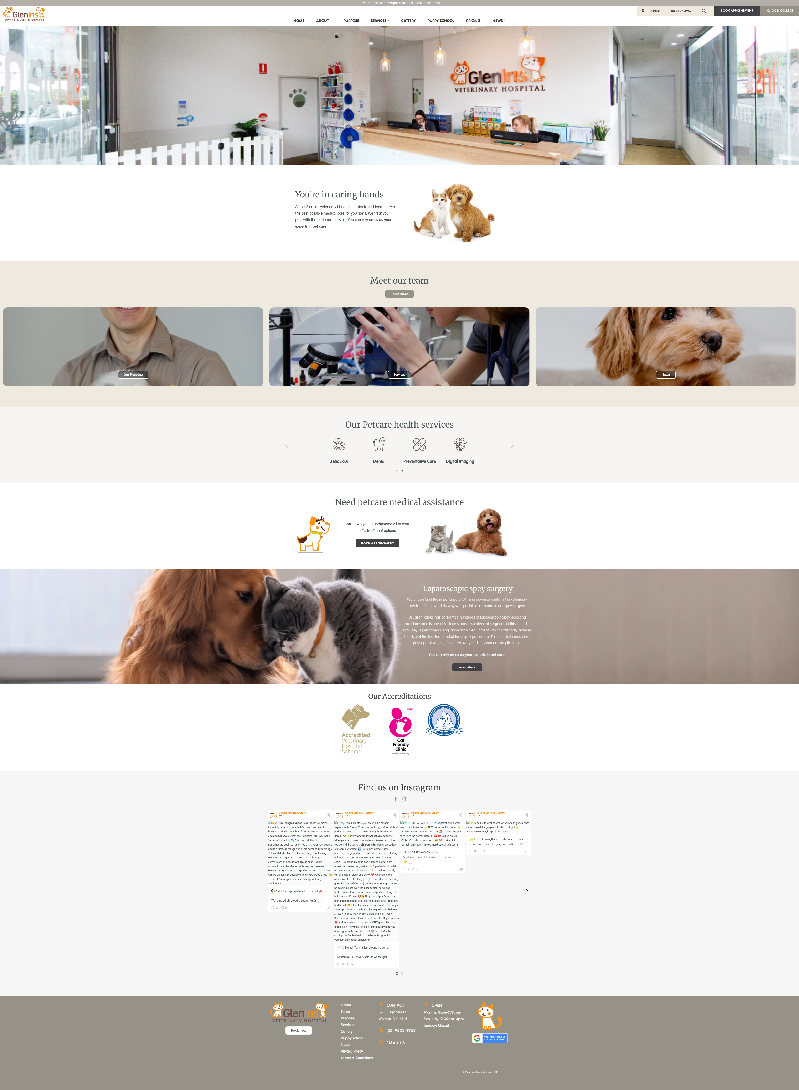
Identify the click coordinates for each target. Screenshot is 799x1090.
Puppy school (352, 1038)
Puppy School (441, 20)
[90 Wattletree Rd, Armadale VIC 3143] (643, 10)
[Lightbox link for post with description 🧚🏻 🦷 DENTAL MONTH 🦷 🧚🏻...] (432, 834)
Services (378, 20)
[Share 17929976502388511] (395, 965)
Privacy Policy (352, 1051)
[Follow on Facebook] (395, 799)
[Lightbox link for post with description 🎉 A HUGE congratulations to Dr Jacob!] (300, 853)
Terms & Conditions (357, 1057)
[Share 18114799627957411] (329, 908)
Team (345, 1011)
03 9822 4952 (681, 11)
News (498, 20)
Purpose (351, 20)
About (322, 20)
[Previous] (287, 446)
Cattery (408, 20)
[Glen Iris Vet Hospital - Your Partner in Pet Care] (24, 13)
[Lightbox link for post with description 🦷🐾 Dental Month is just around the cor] (366, 881)
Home (298, 20)
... (319, 900)
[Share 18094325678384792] (461, 870)
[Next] (512, 446)
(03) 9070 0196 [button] (9, 986)
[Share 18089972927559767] (527, 852)
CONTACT (656, 11)
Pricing (473, 20)
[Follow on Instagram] (403, 799)
